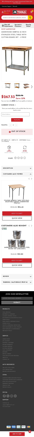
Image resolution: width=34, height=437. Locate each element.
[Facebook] (18, 158)
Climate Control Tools (9, 315)
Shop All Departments (8, 25)
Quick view (17, 218)
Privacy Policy (7, 387)
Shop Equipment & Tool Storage (12, 327)
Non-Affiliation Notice (9, 381)
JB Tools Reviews (7, 348)
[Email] (24, 158)
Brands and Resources (9, 371)
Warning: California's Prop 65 (15, 282)
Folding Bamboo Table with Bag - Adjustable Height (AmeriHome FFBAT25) (17, 202)
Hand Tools (6, 319)
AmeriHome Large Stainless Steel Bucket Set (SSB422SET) (17, 248)
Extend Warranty (8, 344)
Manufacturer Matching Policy (12, 377)
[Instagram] (15, 396)
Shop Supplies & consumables (11, 328)
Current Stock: (8, 105)
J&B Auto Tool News (8, 367)
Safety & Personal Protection (11, 325)
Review (6, 276)
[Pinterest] (21, 158)
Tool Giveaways (7, 350)
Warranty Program (8, 383)
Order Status (6, 339)
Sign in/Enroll (7, 11)
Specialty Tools (7, 330)
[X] (15, 158)
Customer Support (7, 6)
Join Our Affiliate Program (11, 355)
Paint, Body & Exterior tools (11, 321)
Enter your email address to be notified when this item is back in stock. (17, 109)
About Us (5, 357)
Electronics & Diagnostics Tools (12, 317)
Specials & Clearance (18, 25)
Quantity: (4, 125)
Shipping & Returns (8, 342)
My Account (6, 340)
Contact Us (6, 359)
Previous (2, 86)
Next (32, 86)
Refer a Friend (7, 353)
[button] (29, 179)
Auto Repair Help (7, 369)
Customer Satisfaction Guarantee (12, 379)
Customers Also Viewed (13, 174)
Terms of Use (6, 385)
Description (8, 168)
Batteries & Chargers (9, 314)
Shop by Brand (28, 25)
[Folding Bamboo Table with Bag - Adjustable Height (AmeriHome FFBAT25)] (17, 197)
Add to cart (17, 213)
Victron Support (7, 346)
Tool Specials (7, 312)
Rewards (15, 6)
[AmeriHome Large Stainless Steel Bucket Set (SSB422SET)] (17, 244)
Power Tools (6, 323)
